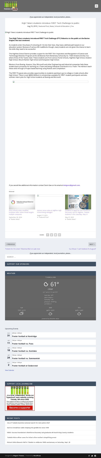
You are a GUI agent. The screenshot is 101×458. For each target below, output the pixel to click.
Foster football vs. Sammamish (26, 358)
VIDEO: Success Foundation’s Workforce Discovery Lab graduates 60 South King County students (40, 432)
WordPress (37, 456)
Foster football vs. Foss (22, 343)
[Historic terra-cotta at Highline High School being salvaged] (50, 202)
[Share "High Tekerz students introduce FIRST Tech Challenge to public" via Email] (56, 235)
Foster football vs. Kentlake (24, 351)
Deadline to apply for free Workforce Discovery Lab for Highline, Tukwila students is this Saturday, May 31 (77, 212)
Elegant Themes (18, 456)
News (52, 26)
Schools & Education (62, 26)
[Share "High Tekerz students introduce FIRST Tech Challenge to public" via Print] (59, 235)
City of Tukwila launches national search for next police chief (28, 423)
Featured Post (44, 26)
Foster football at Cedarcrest (25, 365)
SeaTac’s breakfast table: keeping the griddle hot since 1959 (28, 428)
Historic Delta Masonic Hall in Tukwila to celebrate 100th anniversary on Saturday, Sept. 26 (38, 442)
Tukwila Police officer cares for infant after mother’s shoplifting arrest (31, 437)
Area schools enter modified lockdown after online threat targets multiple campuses (21, 212)
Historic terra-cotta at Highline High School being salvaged (49, 211)
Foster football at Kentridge (24, 336)
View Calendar (9, 370)
